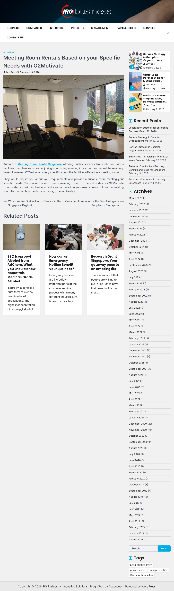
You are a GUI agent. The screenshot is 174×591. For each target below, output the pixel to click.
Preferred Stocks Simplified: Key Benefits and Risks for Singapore (155, 100)
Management (100, 28)
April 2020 (134, 466)
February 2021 (137, 411)
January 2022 (136, 344)
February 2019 (137, 527)
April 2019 (134, 521)
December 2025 (138, 216)
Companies (34, 28)
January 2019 (136, 533)
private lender (138, 570)
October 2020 (136, 435)
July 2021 (134, 381)
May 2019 (134, 515)
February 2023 (137, 289)
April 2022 (134, 326)
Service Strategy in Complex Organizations (154, 57)
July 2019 (134, 503)
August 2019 (136, 496)
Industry (77, 28)
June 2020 (135, 460)
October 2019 (136, 484)
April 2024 (134, 259)
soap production (158, 570)
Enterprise (56, 28)
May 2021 (134, 393)
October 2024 (136, 247)
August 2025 (136, 222)
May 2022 (134, 320)
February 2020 (137, 478)
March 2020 (135, 472)
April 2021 (134, 399)
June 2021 (134, 387)
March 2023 (135, 283)
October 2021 (136, 362)
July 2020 (134, 454)
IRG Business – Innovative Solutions (65, 586)
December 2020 (138, 423)
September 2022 (138, 295)
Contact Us (15, 37)
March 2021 (135, 405)
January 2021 (136, 417)
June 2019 (134, 509)
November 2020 (138, 429)
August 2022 (136, 301)
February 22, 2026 (156, 88)
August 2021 (136, 375)
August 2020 (136, 448)
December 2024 (138, 240)
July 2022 (134, 307)
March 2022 (135, 332)
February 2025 (137, 234)
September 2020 (138, 442)
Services (149, 28)
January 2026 (136, 210)
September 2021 (138, 368)
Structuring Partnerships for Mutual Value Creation (154, 79)
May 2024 (134, 253)
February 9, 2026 (155, 109)
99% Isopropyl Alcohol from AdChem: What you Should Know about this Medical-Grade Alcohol (21, 269)
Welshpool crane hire (141, 575)
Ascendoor (116, 586)
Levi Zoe (10, 72)
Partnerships (126, 28)
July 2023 (134, 277)
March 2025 (135, 228)
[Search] (168, 32)
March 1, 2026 (153, 67)
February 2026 (137, 204)
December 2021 (137, 350)
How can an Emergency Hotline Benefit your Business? (61, 262)
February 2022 (137, 338)
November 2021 (137, 356)
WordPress (148, 586)
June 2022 (135, 314)
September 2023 (138, 265)
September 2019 (138, 490)
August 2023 (136, 271)
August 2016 (136, 539)
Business (13, 28)
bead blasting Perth (141, 565)
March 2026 (135, 198)
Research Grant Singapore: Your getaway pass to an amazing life (105, 262)
